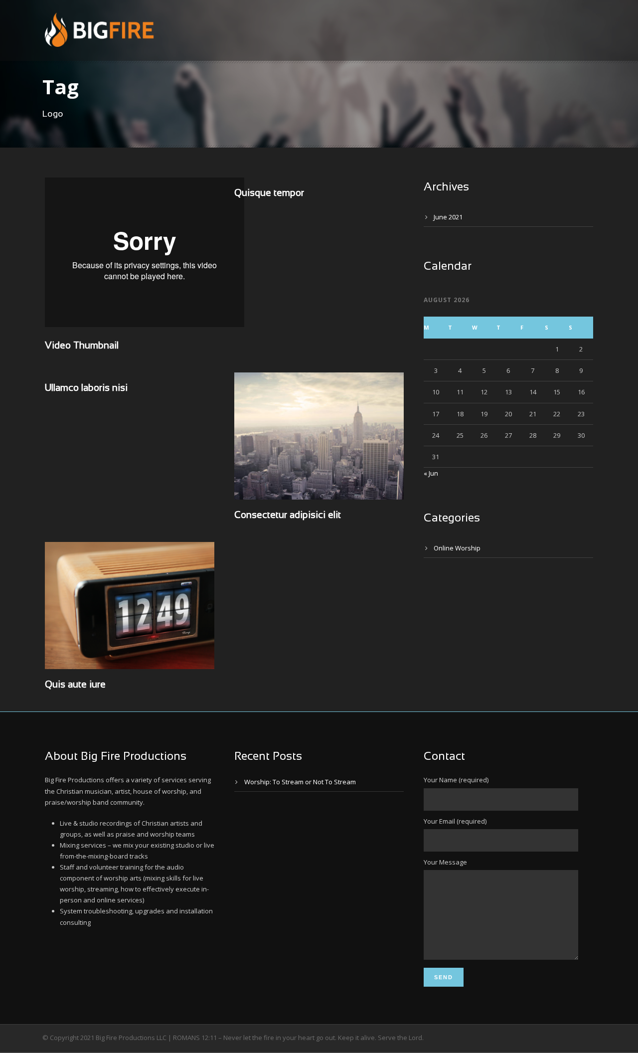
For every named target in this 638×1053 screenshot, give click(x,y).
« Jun (431, 473)
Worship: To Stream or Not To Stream (300, 781)
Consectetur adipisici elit (287, 515)
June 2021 (448, 216)
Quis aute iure (75, 685)
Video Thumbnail (82, 346)
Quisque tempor (269, 193)
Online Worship (457, 547)
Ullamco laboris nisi (86, 388)
